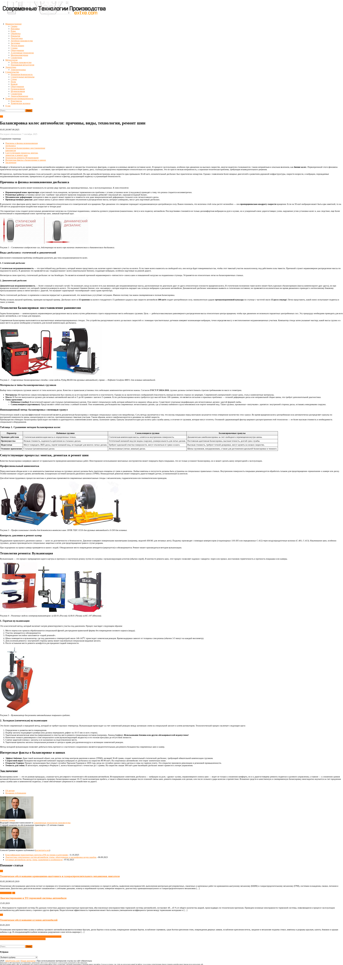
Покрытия (15, 36)
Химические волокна (20, 103)
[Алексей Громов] (16, 818)
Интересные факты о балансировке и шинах (25, 160)
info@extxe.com (12, 961)
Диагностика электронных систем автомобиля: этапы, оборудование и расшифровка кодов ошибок (50, 857)
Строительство (12, 72)
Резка (13, 31)
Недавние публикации (15, 793)
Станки (14, 48)
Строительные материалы (22, 77)
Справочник (16, 57)
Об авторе (10, 790)
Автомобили (6, 893)
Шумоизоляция (18, 91)
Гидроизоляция (18, 89)
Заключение (10, 162)
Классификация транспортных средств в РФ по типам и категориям (36, 855)
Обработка (15, 33)
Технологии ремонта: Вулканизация (21, 158)
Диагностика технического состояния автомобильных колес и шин (30, 936)
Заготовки (15, 43)
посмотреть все (42, 850)
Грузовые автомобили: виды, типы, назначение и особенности (34, 859)
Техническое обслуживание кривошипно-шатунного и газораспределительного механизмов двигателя (60, 876)
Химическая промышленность (19, 98)
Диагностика (17, 38)
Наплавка (15, 29)
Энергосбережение (19, 96)
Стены (14, 79)
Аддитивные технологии (22, 53)
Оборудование (17, 50)
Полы (13, 82)
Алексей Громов (7, 820)
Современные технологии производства (51, 823)
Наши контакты (28, 961)
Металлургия (11, 60)
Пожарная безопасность (22, 74)
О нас (8, 106)
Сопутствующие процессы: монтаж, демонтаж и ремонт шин (21, 154)
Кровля (14, 84)
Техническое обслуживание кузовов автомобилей (28, 920)
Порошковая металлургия (22, 65)
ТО (1, 116)
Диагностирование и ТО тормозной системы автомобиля (33, 898)
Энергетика (10, 67)
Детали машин (17, 45)
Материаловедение (19, 55)
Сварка (14, 26)
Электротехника (18, 70)
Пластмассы (16, 101)
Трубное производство (21, 62)
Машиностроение (13, 24)
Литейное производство (22, 41)
